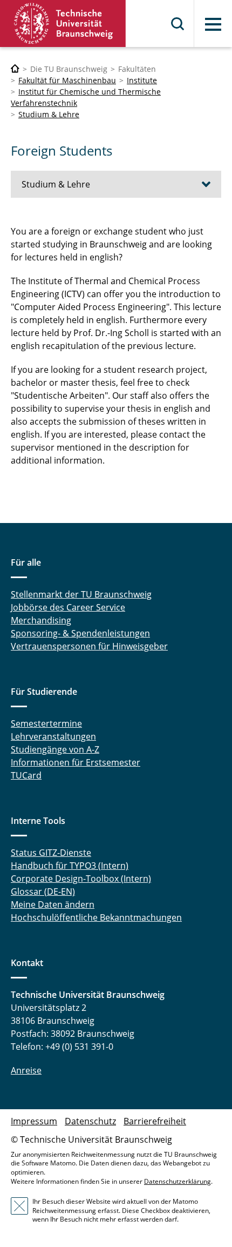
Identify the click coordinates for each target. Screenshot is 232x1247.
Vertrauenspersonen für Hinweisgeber (89, 646)
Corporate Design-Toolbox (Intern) (81, 878)
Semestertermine (46, 723)
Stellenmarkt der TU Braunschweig (81, 594)
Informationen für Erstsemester (75, 762)
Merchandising (41, 620)
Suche (178, 24)
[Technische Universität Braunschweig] (63, 23)
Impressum (34, 1121)
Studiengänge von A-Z (55, 749)
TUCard (26, 775)
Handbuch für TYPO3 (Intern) (69, 865)
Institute (142, 80)
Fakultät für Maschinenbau (67, 80)
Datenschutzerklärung (177, 1181)
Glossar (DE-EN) (43, 891)
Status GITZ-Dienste (51, 853)
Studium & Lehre (48, 114)
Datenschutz (90, 1121)
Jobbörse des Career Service (68, 607)
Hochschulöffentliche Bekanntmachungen (96, 917)
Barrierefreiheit (155, 1121)
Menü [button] (213, 24)
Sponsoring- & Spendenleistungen (80, 633)
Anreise (26, 1070)
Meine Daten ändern (52, 904)
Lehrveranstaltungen (53, 736)
